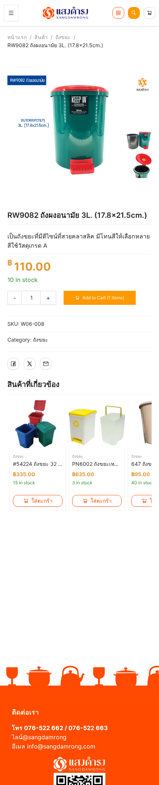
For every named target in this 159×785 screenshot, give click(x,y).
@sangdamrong (45, 737)
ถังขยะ (63, 37)
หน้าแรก (17, 37)
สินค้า (41, 37)
